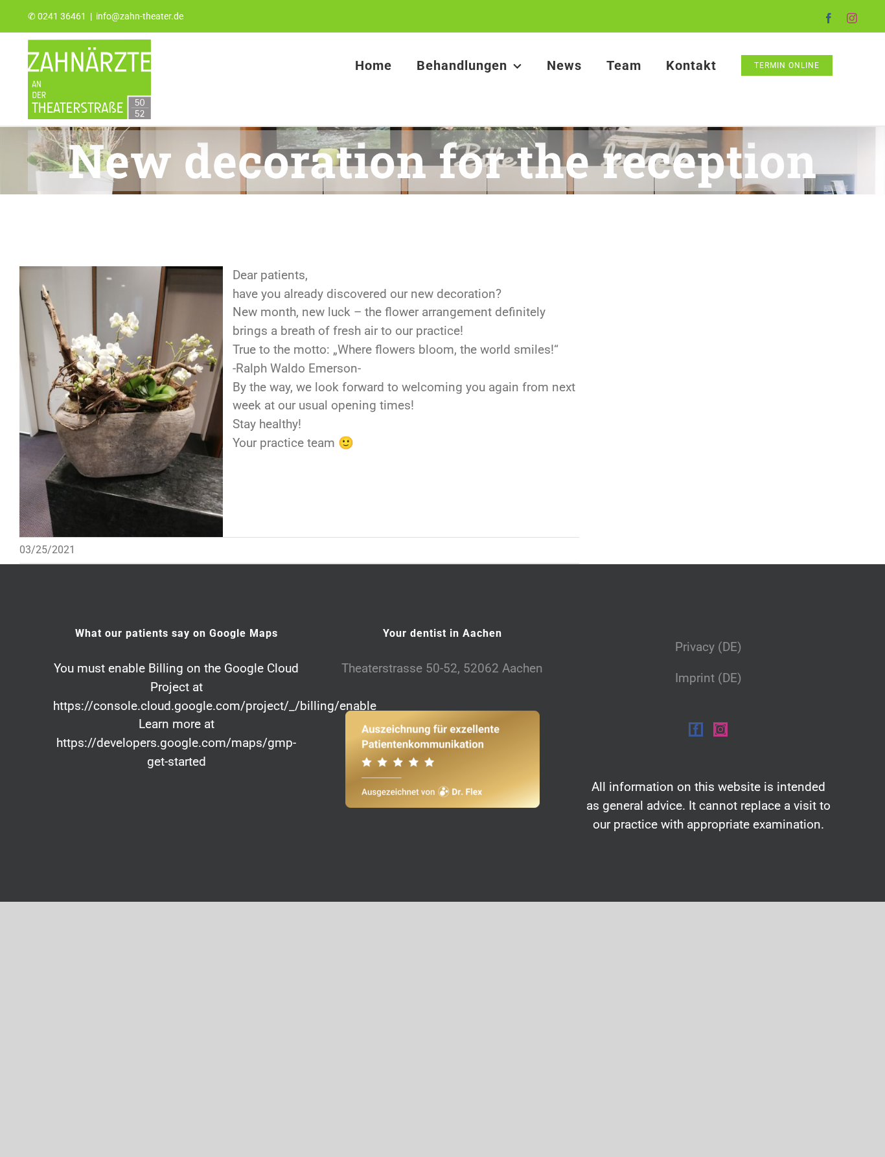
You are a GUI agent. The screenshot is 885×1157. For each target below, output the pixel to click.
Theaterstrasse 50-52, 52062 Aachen (442, 668)
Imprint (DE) (708, 677)
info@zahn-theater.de (139, 16)
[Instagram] (720, 729)
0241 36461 (62, 16)
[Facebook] (696, 729)
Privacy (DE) (708, 646)
